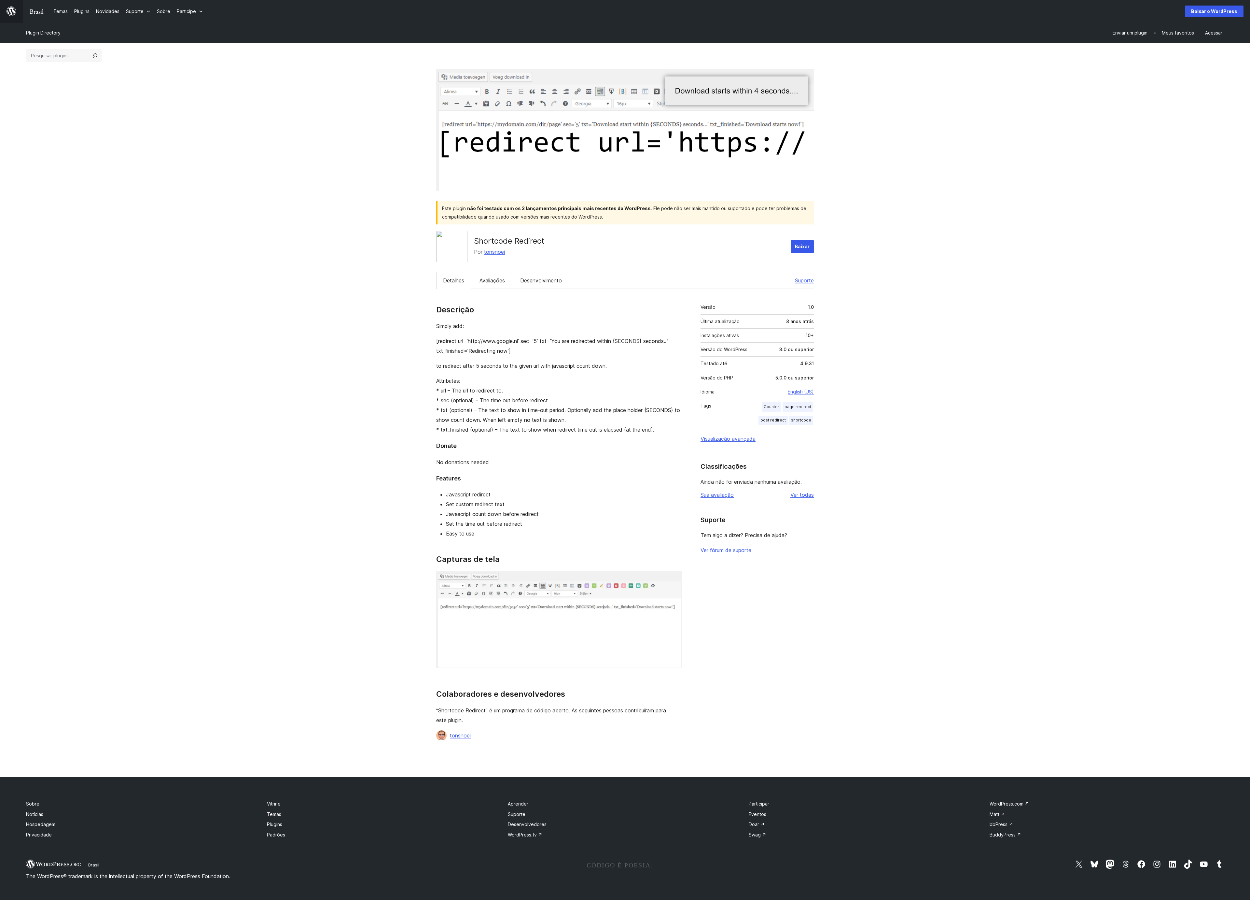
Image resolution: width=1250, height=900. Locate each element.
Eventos (757, 814)
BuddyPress (1005, 834)
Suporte (804, 280)
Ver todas (802, 495)
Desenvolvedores (527, 824)
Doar (757, 824)
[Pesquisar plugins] (95, 55)
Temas (274, 814)
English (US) (801, 391)
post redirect (773, 420)
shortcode (801, 420)
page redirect (798, 406)
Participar (759, 804)
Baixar (802, 246)
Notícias (34, 814)
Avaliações (492, 280)
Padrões (276, 834)
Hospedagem (40, 824)
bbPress (1001, 824)
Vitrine (274, 804)
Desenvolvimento (541, 280)
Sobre (32, 804)
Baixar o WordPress (1214, 11)
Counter (771, 406)
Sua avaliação (717, 495)
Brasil (93, 864)
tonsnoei (494, 252)
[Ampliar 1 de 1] (673, 579)
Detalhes (453, 280)
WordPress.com (1009, 804)
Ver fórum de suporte (726, 550)
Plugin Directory (43, 33)
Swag (757, 834)
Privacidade (39, 834)
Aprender (518, 804)
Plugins (274, 824)
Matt (997, 814)
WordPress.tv (525, 834)
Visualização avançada (728, 439)
